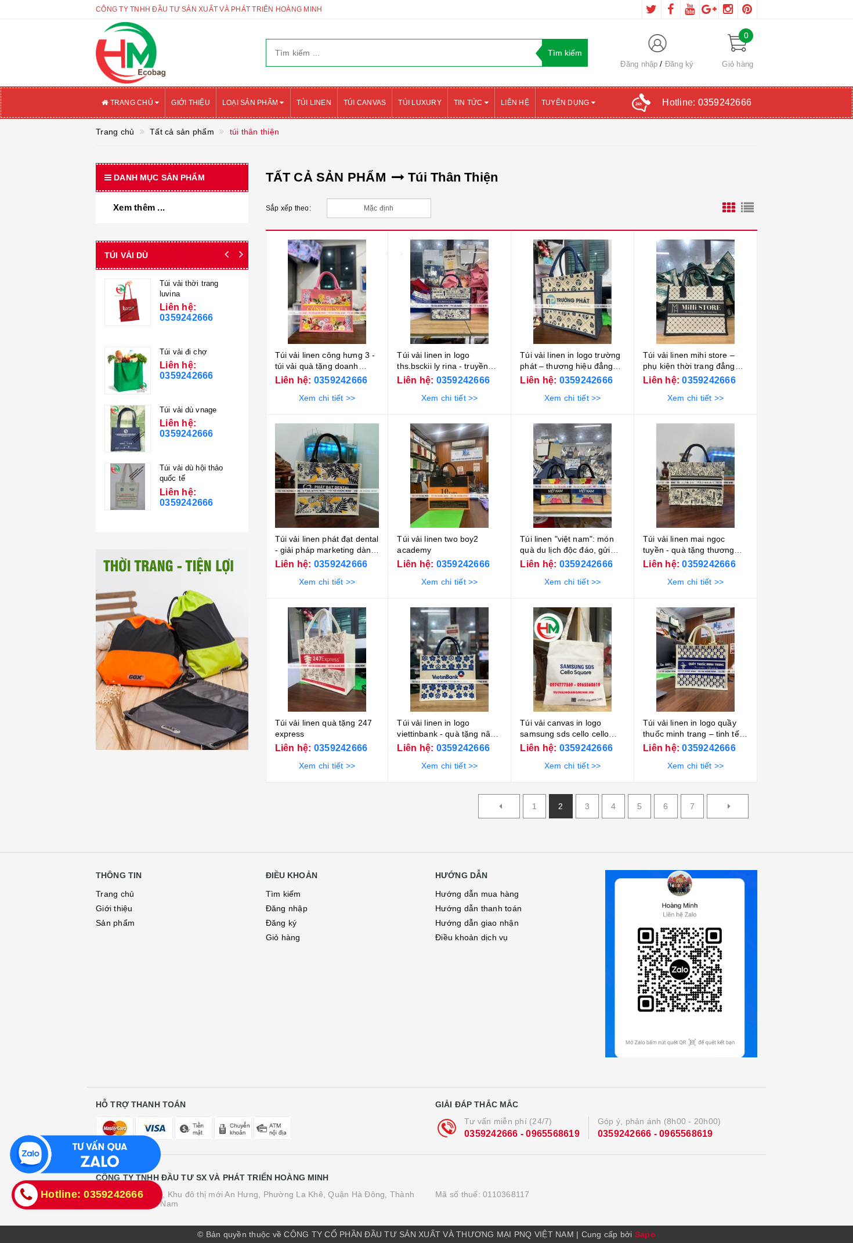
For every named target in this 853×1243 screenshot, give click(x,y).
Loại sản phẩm (251, 103)
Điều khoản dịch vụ (471, 937)
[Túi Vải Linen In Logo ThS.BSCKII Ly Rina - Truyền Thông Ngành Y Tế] (449, 292)
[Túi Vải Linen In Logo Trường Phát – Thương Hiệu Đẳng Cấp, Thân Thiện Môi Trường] (572, 292)
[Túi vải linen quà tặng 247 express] (327, 659)
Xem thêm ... (139, 207)
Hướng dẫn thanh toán (478, 908)
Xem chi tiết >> (327, 398)
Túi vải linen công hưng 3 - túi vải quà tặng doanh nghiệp (325, 366)
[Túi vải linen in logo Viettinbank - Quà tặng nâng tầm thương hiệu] (449, 659)
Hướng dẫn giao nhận (477, 922)
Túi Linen (314, 103)
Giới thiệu (190, 103)
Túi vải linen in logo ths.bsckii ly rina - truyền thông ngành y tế (442, 366)
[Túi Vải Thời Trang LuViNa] (127, 302)
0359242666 (340, 380)
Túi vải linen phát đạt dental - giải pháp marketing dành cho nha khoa (327, 550)
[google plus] (709, 9)
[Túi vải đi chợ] (127, 370)
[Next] (728, 806)
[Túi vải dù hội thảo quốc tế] (127, 486)
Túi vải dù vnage (188, 409)
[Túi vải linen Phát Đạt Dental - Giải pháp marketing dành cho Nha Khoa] (327, 475)
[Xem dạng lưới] (728, 208)
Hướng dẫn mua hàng (477, 893)
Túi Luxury (420, 103)
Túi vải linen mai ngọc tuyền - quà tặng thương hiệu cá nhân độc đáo (688, 550)
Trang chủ (131, 103)
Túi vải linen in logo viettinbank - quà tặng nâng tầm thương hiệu (448, 734)
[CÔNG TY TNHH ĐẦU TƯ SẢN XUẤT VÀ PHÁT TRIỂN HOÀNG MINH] (172, 52)
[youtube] (690, 9)
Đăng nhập (638, 64)
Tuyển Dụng (566, 103)
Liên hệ (515, 103)
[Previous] (499, 806)
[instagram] (728, 9)
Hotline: (706, 102)
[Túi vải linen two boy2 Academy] (449, 475)
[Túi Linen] (572, 475)
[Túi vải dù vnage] (127, 428)
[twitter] (651, 9)
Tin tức (469, 103)
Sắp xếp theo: (288, 208)
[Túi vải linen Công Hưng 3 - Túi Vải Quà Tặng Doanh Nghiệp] (327, 292)
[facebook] (671, 9)
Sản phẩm (115, 922)
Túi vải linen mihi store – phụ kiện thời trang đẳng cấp (689, 366)
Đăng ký (679, 64)
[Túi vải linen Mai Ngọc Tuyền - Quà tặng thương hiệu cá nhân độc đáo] (695, 475)
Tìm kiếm (283, 893)
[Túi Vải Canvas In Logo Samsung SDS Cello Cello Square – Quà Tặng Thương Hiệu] (572, 659)
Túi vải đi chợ (183, 351)
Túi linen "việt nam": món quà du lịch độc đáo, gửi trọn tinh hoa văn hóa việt (568, 550)
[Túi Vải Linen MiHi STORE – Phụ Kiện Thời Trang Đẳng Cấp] (695, 292)
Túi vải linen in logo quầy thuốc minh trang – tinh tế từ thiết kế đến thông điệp (691, 734)
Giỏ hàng (283, 937)
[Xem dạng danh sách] (747, 208)
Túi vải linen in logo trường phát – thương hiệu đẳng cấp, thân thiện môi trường (570, 366)
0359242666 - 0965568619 (522, 1134)
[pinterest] (747, 9)
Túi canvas (365, 103)
